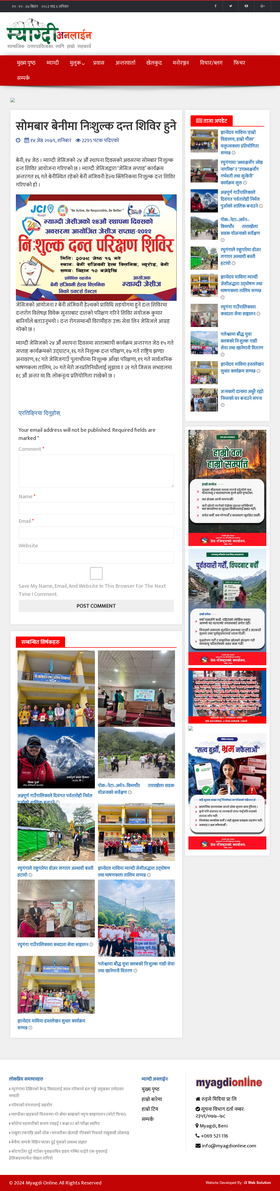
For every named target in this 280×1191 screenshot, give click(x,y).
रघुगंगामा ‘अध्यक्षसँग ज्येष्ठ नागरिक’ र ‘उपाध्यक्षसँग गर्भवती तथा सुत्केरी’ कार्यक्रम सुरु (242, 173)
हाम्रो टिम (150, 1109)
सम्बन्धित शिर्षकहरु (40, 642)
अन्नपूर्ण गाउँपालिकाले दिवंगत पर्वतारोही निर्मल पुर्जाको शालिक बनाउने (55, 799)
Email (26, 521)
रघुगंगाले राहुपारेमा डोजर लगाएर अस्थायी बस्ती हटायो (55, 872)
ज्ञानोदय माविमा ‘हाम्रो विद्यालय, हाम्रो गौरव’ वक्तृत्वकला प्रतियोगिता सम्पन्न (240, 143)
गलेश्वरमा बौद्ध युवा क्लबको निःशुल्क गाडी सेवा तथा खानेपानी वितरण (242, 341)
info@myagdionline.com (229, 1146)
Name (27, 497)
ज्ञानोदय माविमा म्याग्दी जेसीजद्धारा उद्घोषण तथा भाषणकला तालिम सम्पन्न (134, 872)
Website (28, 546)
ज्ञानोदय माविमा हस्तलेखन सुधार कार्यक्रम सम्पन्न (51, 1024)
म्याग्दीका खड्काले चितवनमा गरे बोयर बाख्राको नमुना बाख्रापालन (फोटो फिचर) (68, 1114)
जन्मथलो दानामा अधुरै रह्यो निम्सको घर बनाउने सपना (242, 395)
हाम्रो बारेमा (152, 1099)
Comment (31, 449)
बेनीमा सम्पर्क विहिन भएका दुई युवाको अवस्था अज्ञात (49, 1142)
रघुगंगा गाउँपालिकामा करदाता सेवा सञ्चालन (53, 945)
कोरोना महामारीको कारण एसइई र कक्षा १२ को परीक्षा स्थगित (55, 1123)
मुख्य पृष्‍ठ (151, 1089)
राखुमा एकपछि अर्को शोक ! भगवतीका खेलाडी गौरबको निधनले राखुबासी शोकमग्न (70, 1133)
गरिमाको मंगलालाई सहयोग (31, 1105)
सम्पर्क (148, 1119)
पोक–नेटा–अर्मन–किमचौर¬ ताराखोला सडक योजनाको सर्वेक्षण (136, 789)
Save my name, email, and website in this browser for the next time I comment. (92, 590)
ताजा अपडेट (214, 121)
